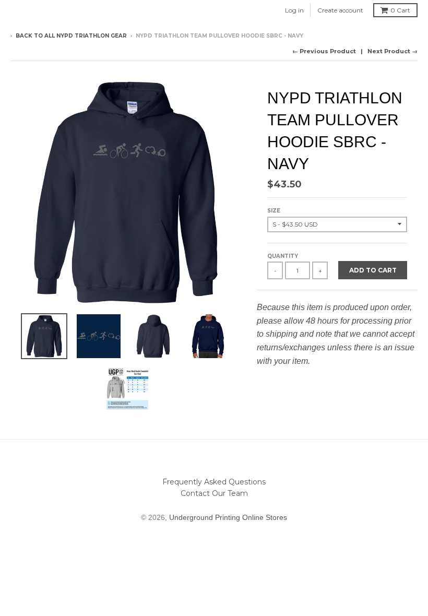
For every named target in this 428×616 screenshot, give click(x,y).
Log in (294, 10)
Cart (400, 10)
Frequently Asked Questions (214, 482)
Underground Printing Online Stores (228, 517)
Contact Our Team (214, 493)
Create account (340, 10)
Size (273, 210)
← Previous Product (324, 51)
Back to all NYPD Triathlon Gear (71, 35)
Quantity (282, 256)
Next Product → (392, 51)
